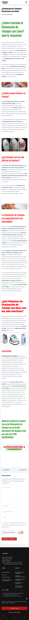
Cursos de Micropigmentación (20, 576)
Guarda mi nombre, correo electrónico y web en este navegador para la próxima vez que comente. (13, 525)
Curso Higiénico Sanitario (19, 583)
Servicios (4, 574)
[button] (27, 598)
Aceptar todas (15, 608)
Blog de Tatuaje (6, 577)
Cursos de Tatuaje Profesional (19, 573)
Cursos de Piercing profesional (19, 580)
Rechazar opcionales (14, 612)
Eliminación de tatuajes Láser (19, 586)
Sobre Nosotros (6, 572)
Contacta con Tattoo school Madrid (7, 580)
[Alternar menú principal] (26, 2)
